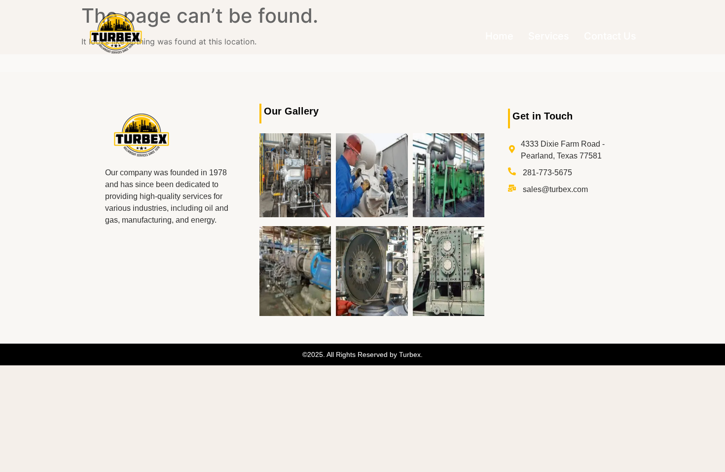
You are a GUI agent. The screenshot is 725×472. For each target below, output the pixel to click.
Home (499, 36)
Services (548, 36)
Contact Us (610, 36)
